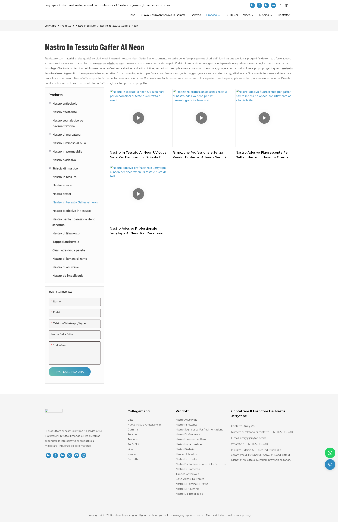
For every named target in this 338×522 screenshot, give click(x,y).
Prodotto (65, 25)
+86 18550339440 (256, 444)
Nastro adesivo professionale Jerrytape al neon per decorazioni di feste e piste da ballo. (138, 231)
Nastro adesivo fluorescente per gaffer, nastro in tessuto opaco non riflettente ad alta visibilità (262, 155)
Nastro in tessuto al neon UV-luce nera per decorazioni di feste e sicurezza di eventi (138, 155)
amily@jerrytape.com (253, 438)
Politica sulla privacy (238, 515)
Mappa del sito (215, 515)
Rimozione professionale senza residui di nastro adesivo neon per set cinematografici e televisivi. (201, 155)
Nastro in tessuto (86, 25)
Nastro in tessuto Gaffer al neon (119, 25)
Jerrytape (50, 25)
